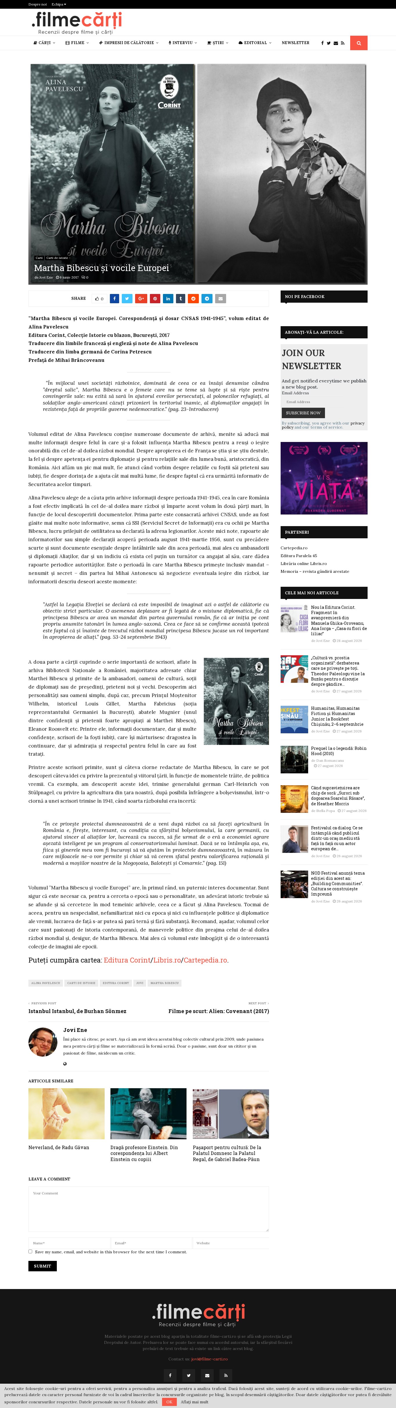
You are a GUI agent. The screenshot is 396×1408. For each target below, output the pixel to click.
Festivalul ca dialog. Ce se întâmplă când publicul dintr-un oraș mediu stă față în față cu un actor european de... (337, 838)
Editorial (255, 42)
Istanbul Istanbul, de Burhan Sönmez (77, 1011)
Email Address (295, 393)
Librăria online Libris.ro (304, 563)
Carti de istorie (57, 258)
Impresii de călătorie (129, 42)
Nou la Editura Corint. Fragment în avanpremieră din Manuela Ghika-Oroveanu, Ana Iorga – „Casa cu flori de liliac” (339, 620)
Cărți (45, 42)
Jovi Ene (46, 277)
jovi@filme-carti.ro (209, 1359)
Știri (218, 42)
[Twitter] (330, 43)
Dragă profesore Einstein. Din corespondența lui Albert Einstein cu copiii (144, 1153)
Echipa (58, 4)
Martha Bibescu (164, 983)
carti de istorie (81, 983)
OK (169, 1402)
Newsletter (295, 42)
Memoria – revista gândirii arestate (315, 571)
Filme (77, 42)
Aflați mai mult (194, 1402)
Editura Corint (127, 960)
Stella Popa (325, 810)
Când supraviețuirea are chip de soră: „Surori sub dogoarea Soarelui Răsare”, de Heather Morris (338, 795)
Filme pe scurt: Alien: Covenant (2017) (218, 1011)
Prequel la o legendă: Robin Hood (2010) (339, 750)
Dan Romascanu (330, 760)
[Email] (337, 43)
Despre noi (37, 4)
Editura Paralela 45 (299, 555)
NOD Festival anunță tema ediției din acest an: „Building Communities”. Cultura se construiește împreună (338, 883)
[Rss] (344, 43)
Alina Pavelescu (45, 983)
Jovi (139, 983)
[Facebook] (324, 43)
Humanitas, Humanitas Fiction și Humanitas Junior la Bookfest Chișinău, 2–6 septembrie (337, 716)
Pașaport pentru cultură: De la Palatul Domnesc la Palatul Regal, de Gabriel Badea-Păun (227, 1153)
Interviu (182, 42)
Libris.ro (167, 960)
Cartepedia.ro (205, 960)
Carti (39, 258)
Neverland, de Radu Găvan (58, 1147)
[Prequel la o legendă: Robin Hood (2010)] (294, 759)
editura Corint (116, 983)
